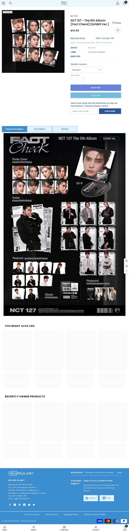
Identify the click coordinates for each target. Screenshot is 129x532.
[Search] (10, 3)
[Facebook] (10, 504)
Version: (79, 64)
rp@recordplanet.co (22, 499)
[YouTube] (29, 504)
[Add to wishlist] (118, 30)
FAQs (108, 498)
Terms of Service (31, 514)
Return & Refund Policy (95, 514)
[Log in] (117, 3)
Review (64, 129)
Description (39, 129)
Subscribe (110, 111)
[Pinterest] (19, 504)
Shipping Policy (71, 514)
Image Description (14, 129)
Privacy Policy (51, 514)
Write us (92, 498)
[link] (16, 378)
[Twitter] (34, 504)
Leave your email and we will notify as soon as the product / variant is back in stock (94, 104)
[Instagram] (14, 504)
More (119, 472)
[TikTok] (24, 504)
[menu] (3, 3)
